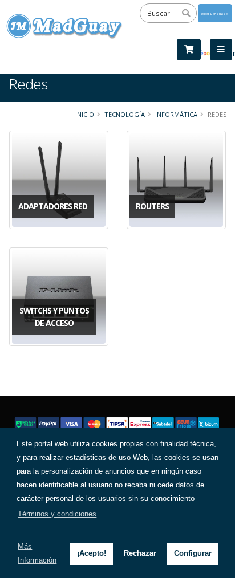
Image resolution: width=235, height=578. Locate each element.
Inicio (84, 114)
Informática (176, 114)
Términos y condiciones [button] (57, 514)
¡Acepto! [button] (91, 553)
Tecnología (124, 114)
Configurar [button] (193, 553)
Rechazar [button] (140, 553)
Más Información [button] (37, 553)
